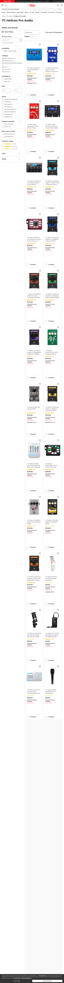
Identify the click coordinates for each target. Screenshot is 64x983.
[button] (19, 32)
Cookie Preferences (26, 978)
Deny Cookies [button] (17, 980)
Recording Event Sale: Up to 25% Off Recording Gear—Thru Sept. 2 (33, 1)
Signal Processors (8, 58)
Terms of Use (17, 978)
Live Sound (51, 12)
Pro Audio (9, 16)
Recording (44, 12)
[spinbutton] (6, 90)
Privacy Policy (42, 975)
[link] (34, 69)
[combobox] (32, 32)
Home (4, 16)
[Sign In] (58, 5)
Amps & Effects (11, 12)
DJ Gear (32, 12)
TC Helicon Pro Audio (19, 16)
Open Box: (29, 83)
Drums (26, 12)
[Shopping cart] (61, 5)
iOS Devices (6, 71)
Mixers (4, 67)
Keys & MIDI (20, 12)
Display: (27, 36)
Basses (37, 12)
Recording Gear (8, 60)
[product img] (34, 54)
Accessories (59, 12)
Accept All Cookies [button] (47, 980)
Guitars (3, 12)
